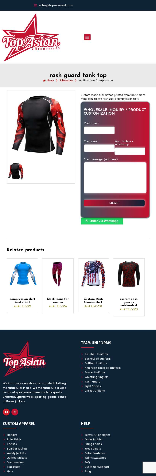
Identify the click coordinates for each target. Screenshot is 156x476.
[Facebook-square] (6, 412)
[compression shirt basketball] (22, 274)
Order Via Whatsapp (104, 221)
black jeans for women (58, 301)
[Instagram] (14, 412)
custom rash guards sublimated (129, 302)
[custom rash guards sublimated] (128, 274)
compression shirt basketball (22, 301)
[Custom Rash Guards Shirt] (93, 274)
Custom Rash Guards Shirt (93, 301)
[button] (87, 37)
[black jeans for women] (57, 274)
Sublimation (66, 80)
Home (50, 80)
